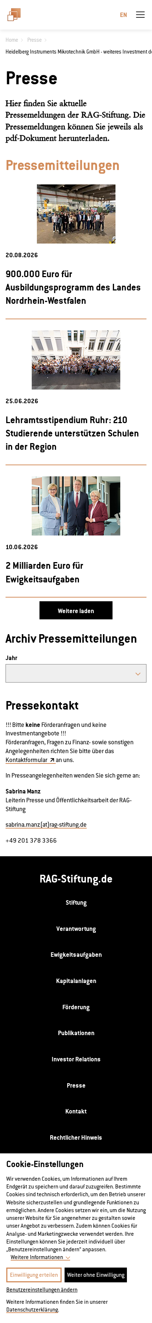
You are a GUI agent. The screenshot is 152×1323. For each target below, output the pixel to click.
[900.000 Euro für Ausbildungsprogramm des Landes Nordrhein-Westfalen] (76, 214)
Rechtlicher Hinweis (76, 1137)
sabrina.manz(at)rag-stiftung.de (46, 825)
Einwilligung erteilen (34, 1274)
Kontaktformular (27, 760)
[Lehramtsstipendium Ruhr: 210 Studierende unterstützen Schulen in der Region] (76, 360)
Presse (76, 1085)
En (123, 15)
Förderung (76, 1007)
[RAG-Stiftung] (17, 15)
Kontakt (76, 1111)
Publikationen (76, 1033)
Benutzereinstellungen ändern (41, 1289)
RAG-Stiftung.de (76, 878)
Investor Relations (76, 1059)
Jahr (11, 658)
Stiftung (76, 902)
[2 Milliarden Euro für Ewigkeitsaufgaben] (76, 505)
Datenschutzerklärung (32, 1309)
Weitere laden (76, 611)
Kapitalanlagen (76, 981)
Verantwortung (76, 929)
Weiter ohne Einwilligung (95, 1274)
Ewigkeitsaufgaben (76, 954)
